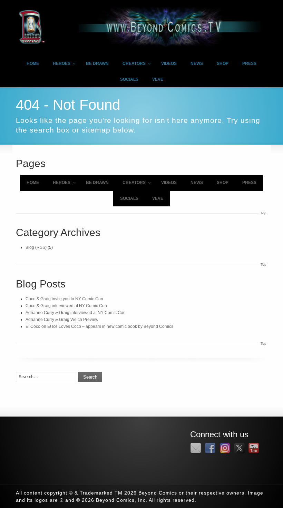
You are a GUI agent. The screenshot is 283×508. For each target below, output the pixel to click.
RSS (41, 247)
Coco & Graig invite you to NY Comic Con (64, 298)
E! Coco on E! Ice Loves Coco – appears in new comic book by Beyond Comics (99, 326)
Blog (30, 247)
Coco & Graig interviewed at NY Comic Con (66, 305)
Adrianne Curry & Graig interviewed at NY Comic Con (76, 312)
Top (263, 213)
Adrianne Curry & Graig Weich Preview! (62, 319)
